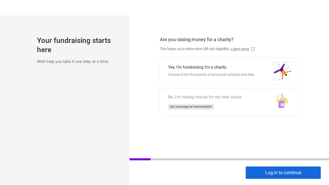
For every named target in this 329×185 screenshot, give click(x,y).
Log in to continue (283, 172)
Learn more (240, 49)
